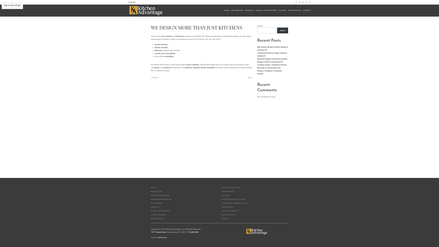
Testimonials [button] (294, 10)
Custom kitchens (161, 44)
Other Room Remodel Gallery (235, 203)
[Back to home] (146, 11)
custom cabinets (192, 65)
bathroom (180, 36)
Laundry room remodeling (164, 53)
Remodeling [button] (237, 10)
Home (227, 10)
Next (250, 77)
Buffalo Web (162, 237)
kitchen (169, 36)
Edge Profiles (228, 191)
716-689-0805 (132, 2)
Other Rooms (157, 203)
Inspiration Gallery (231, 187)
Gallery (225, 195)
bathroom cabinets (192, 68)
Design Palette (158, 218)
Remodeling (156, 191)
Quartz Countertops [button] (266, 10)
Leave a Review (229, 215)
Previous (155, 77)
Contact (307, 10)
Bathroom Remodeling (161, 199)
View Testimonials (230, 211)
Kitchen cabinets (161, 47)
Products (249, 10)
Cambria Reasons (158, 215)
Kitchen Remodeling (160, 195)
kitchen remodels (207, 68)
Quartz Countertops (160, 211)
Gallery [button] (282, 10)
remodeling (169, 56)
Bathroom (158, 50)
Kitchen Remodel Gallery (234, 199)
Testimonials (228, 207)
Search (260, 26)
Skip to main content (12, 5)
